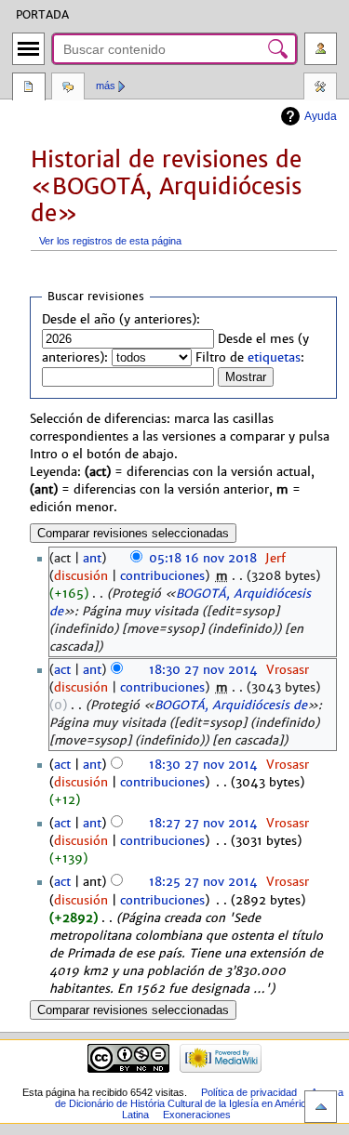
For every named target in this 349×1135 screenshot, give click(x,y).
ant (92, 558)
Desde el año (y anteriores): (121, 319)
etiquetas (274, 357)
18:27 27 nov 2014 (203, 823)
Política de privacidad (249, 1092)
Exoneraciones (197, 1114)
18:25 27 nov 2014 (203, 882)
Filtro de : (249, 357)
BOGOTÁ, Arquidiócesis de (230, 705)
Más (105, 85)
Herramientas (320, 88)
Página (29, 88)
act (62, 670)
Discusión (68, 88)
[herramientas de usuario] (320, 49)
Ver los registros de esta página (110, 240)
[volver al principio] (320, 1106)
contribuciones (162, 576)
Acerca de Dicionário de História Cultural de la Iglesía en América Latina (199, 1103)
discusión (81, 576)
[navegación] (28, 49)
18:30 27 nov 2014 (203, 670)
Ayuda (320, 116)
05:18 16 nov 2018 (203, 558)
